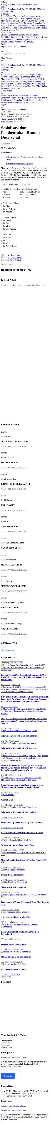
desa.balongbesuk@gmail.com (13, 1106)
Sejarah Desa (6, 9)
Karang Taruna (7, 18)
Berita (10, 121)
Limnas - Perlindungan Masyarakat (31, 16)
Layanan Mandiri (19, 46)
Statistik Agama (7, 35)
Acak (20, 663)
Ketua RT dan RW (9, 16)
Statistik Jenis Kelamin (23, 35)
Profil (3, 7)
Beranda (4, 121)
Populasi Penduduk (31, 39)
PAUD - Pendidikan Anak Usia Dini (21, 28)
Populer (13, 663)
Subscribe (8, 1076)
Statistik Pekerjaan (18, 37)
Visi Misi (30, 9)
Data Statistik (6, 32)
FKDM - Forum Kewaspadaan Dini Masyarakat (23, 22)
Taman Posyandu (24, 25)
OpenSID (15, 1119)
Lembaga (5, 14)
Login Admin (6, 46)
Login (3, 44)
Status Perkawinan (34, 37)
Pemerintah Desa (19, 9)
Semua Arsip (6, 977)
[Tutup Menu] (2, 56)
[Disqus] (25, 321)
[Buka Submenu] (2, 63)
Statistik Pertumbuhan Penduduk (21, 42)
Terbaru (5, 663)
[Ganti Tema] (2, 49)
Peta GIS (9, 11)
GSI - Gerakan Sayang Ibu (27, 21)
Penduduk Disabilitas (14, 39)
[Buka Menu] (2, 51)
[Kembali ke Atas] (2, 1122)
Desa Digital (6, 1117)
